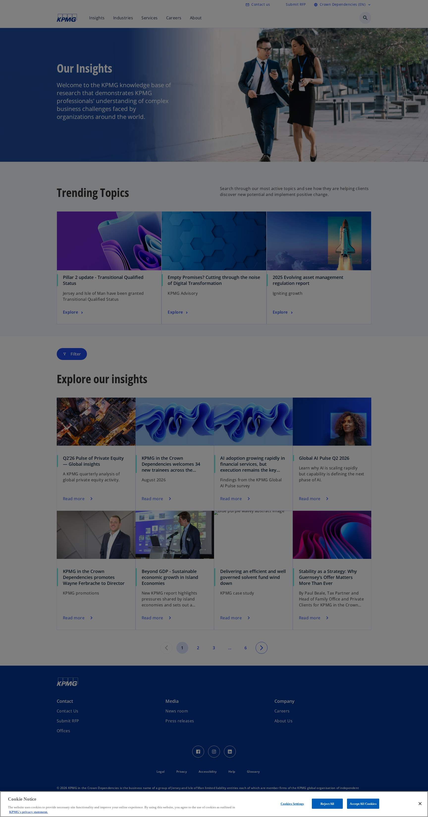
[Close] (420, 803)
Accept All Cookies (363, 804)
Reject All (327, 804)
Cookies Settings (292, 804)
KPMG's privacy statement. (28, 812)
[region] (214, 804)
